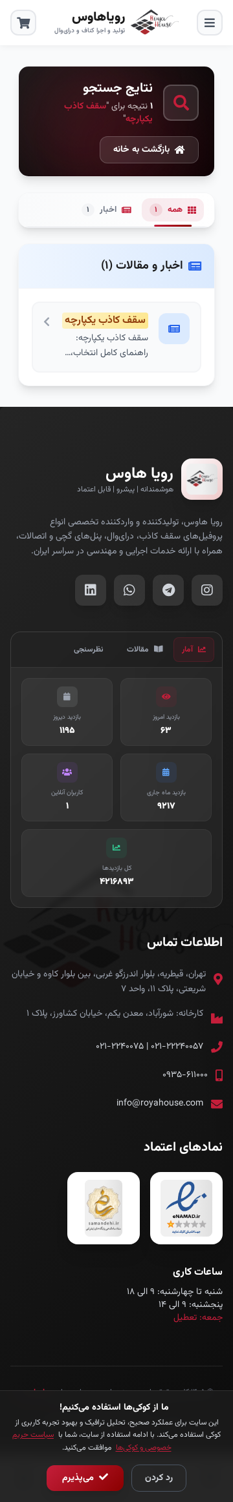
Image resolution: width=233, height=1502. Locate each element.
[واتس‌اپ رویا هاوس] (129, 590)
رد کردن (159, 1478)
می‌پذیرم (79, 1478)
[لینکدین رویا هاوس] (90, 590)
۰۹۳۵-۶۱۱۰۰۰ (185, 1075)
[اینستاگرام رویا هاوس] (207, 590)
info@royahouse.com (159, 1103)
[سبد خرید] (23, 23)
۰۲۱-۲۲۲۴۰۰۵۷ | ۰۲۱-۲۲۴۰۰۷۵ (149, 1046)
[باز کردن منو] (210, 23)
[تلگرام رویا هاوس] (168, 590)
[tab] (193, 649)
